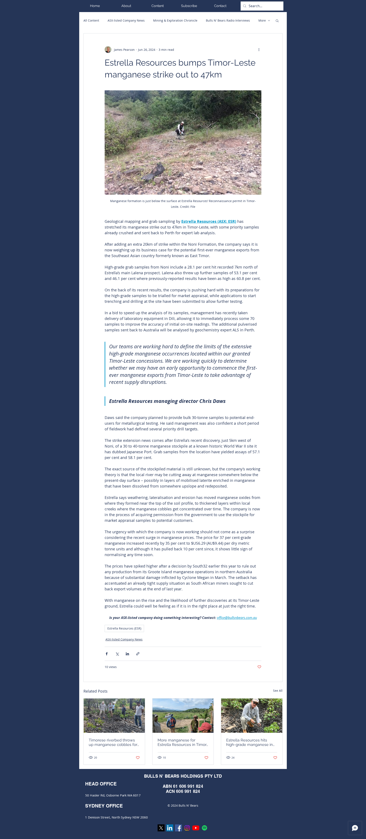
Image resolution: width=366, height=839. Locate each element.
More (262, 20)
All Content (91, 20)
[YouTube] (195, 827)
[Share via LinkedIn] (127, 654)
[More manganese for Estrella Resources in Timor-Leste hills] (183, 715)
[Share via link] (138, 654)
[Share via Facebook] (107, 654)
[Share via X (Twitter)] (117, 654)
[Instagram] (187, 827)
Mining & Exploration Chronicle (175, 20)
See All (278, 691)
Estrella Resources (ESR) (124, 628)
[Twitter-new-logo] (161, 827)
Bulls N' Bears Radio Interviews (228, 20)
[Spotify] (204, 827)
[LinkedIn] (169, 827)
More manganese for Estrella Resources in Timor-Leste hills (183, 742)
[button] (157, 6)
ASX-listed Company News (126, 20)
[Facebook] (178, 827)
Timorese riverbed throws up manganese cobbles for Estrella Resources (113, 742)
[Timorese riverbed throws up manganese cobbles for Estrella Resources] (114, 715)
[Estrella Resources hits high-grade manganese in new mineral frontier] (251, 715)
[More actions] (258, 49)
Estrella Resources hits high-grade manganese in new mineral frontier (249, 742)
